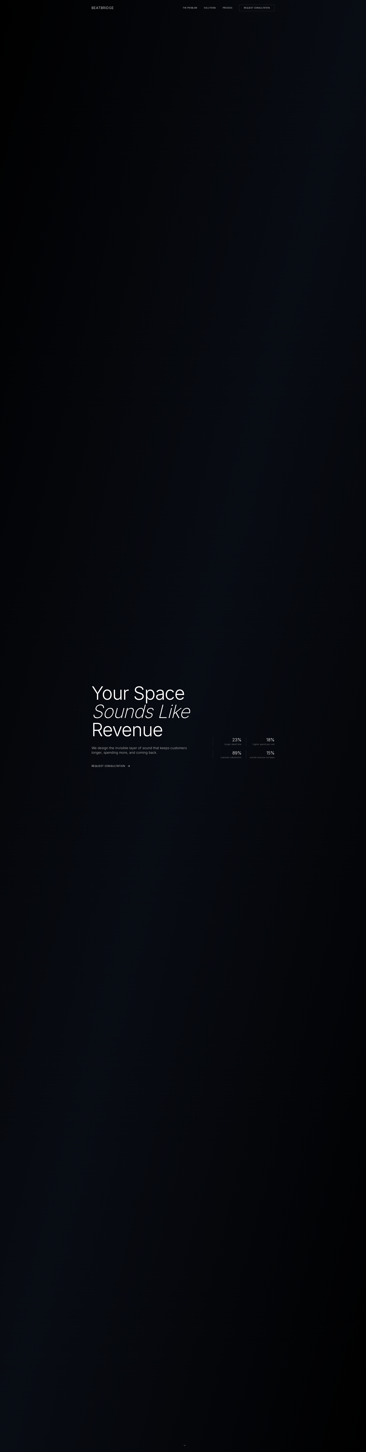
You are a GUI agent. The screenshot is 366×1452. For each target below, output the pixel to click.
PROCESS (227, 8)
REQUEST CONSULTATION (257, 8)
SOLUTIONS (210, 8)
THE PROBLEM (190, 8)
